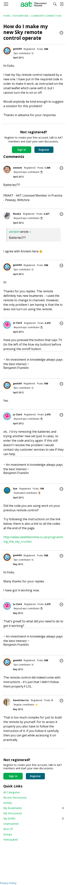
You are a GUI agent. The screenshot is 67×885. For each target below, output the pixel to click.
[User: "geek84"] (7, 51)
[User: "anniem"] (7, 169)
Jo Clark (17, 322)
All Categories (11, 792)
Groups (7, 834)
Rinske (17, 213)
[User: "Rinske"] (7, 215)
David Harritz (21, 700)
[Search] (55, 4)
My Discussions (12, 813)
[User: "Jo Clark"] (7, 325)
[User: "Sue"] (7, 490)
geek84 (17, 48)
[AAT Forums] (34, 4)
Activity (7, 803)
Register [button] (44, 149)
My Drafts (33, 818)
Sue (15, 488)
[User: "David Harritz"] (7, 702)
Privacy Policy (8, 883)
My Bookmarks (33, 808)
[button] (61, 33)
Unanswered (10, 823)
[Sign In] (61, 4)
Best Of (8, 829)
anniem (17, 167)
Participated (10, 839)
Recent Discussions (15, 797)
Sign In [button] (21, 149)
